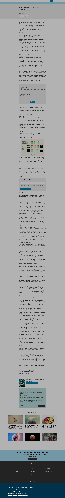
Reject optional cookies (22, 495)
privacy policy (12, 491)
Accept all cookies (12, 495)
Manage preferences (11, 493)
